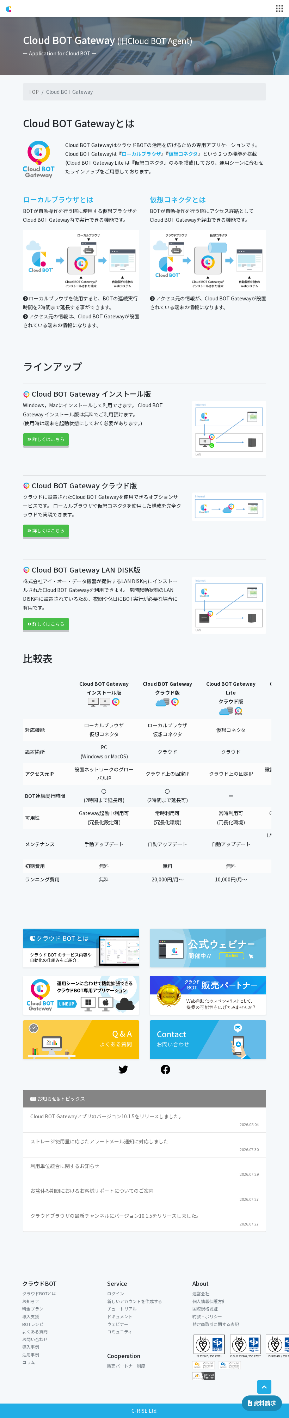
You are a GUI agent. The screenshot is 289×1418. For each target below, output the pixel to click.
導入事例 (30, 1347)
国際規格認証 (205, 1309)
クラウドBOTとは (39, 1293)
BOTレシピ (32, 1324)
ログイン (115, 1293)
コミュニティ (119, 1331)
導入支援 (30, 1316)
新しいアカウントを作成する (134, 1301)
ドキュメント (120, 1316)
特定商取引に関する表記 (215, 1324)
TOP (34, 91)
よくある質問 (35, 1331)
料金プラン (32, 1309)
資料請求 (264, 1403)
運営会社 (200, 1293)
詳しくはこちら (47, 439)
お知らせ (30, 1301)
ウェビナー (117, 1324)
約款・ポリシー (207, 1316)
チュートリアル (122, 1309)
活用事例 (30, 1354)
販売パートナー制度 (126, 1366)
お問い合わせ (35, 1339)
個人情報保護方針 (209, 1301)
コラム (28, 1362)
